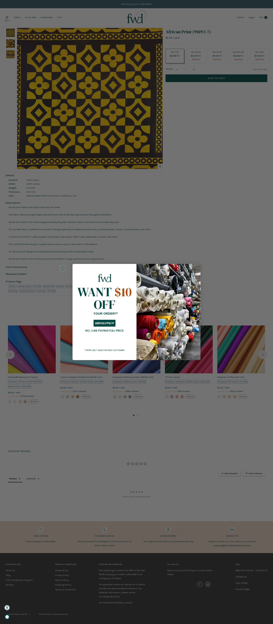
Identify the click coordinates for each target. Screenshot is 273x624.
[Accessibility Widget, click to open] (7, 607)
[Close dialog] (62, 268)
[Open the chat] (7, 617)
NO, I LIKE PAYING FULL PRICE (104, 330)
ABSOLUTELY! (104, 323)
